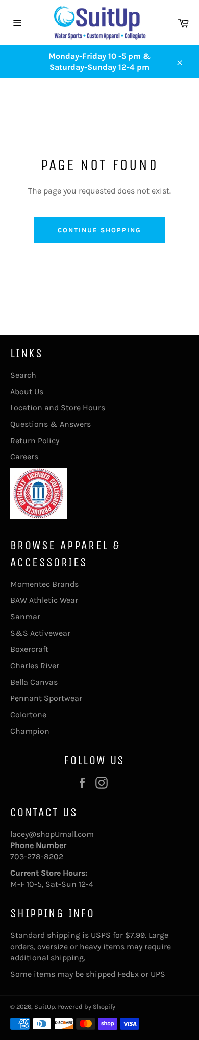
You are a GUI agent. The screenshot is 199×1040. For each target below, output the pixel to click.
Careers (24, 457)
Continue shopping (99, 230)
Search (23, 375)
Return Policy (34, 440)
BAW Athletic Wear (44, 600)
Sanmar (25, 616)
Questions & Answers (50, 424)
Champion (29, 731)
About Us (26, 391)
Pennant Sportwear (46, 698)
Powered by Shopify (86, 1006)
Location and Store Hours (57, 408)
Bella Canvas (34, 682)
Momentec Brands (44, 584)
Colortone (28, 714)
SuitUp (44, 1006)
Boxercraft (29, 649)
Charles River (34, 665)
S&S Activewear (40, 633)
